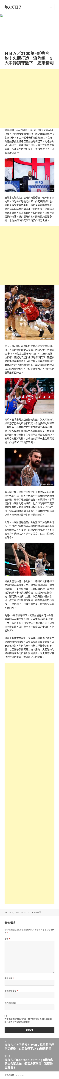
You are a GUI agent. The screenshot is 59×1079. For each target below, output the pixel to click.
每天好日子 (13, 7)
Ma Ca (26, 912)
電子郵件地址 (11, 990)
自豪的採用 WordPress (15, 1075)
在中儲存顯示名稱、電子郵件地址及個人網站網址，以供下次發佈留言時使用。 (28, 1020)
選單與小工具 (51, 7)
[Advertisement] (29, 98)
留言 (7, 939)
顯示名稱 (9, 978)
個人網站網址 (10, 1003)
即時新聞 (38, 912)
